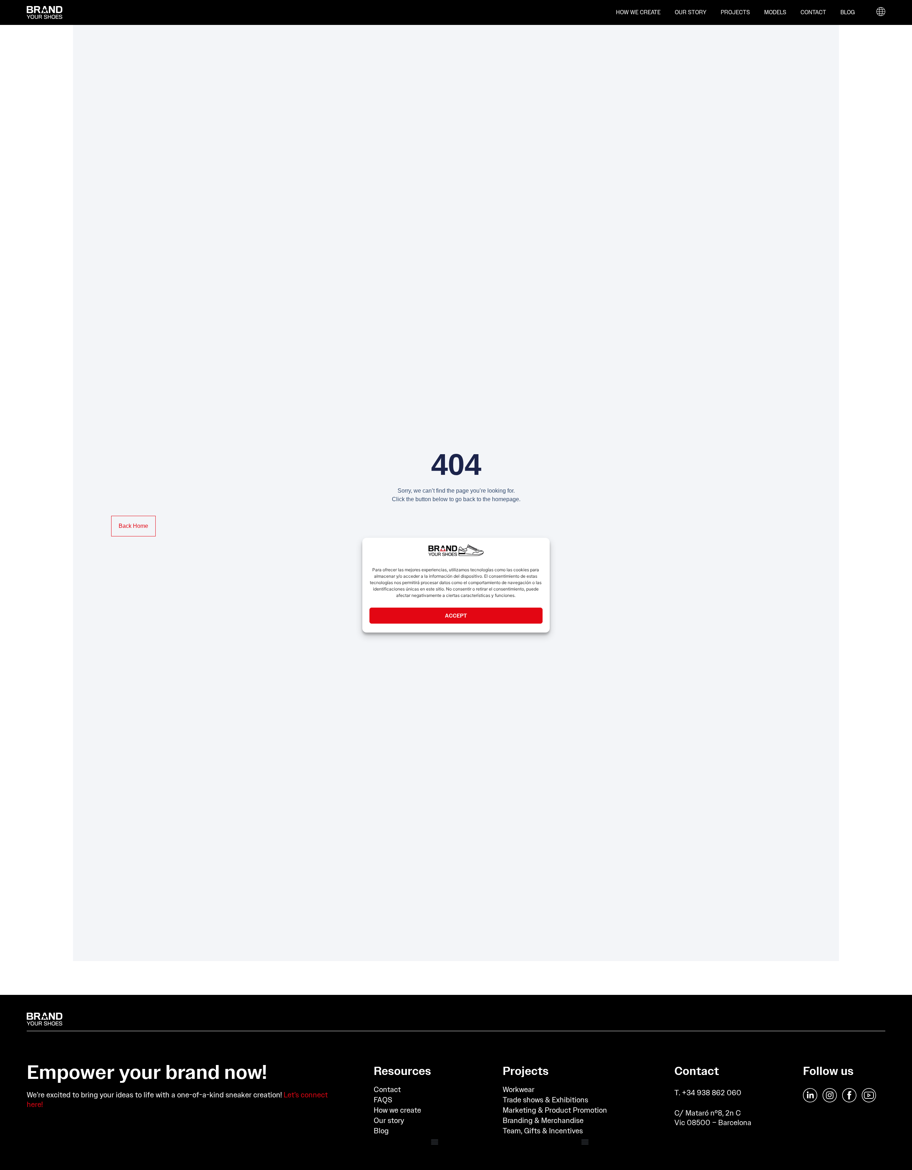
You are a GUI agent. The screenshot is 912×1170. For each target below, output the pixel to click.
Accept (456, 615)
